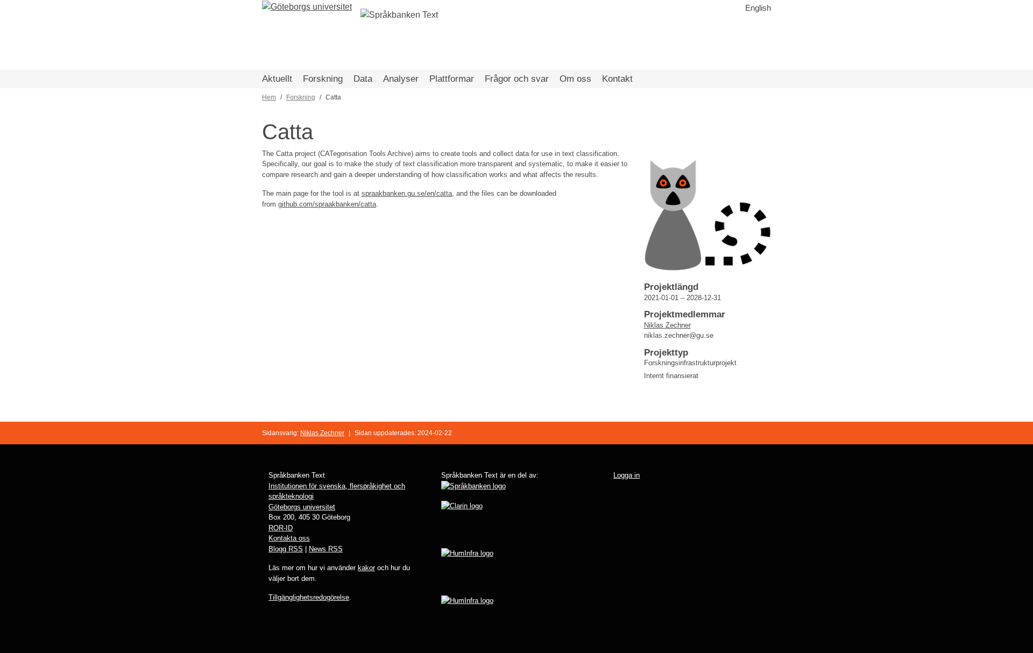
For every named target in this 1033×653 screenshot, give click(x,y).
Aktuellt (277, 79)
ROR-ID (280, 528)
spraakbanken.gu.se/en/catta (407, 193)
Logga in (626, 475)
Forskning (323, 79)
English (758, 7)
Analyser (401, 79)
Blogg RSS (285, 549)
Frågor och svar (517, 79)
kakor (366, 568)
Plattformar (451, 79)
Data (362, 79)
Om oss (575, 79)
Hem (269, 97)
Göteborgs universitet (301, 507)
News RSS (326, 549)
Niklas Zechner (667, 325)
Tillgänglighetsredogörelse (308, 597)
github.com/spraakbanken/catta (327, 204)
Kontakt (617, 79)
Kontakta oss (289, 538)
